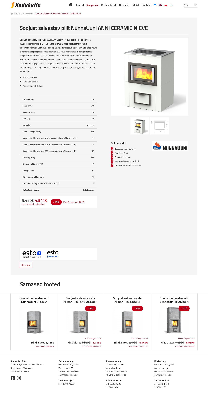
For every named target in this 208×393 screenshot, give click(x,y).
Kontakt (146, 5)
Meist (136, 5)
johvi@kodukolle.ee (162, 374)
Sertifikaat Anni (121, 152)
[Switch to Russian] (166, 5)
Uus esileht (70, 5)
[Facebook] (13, 378)
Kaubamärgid (108, 5)
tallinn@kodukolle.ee (67, 374)
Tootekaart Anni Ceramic (125, 148)
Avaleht (17, 13)
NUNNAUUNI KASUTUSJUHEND (128, 165)
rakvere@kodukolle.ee (116, 374)
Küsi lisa (26, 265)
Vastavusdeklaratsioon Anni (127, 161)
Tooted (80, 5)
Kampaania (92, 5)
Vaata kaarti (64, 368)
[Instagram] (19, 378)
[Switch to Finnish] (171, 5)
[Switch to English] (160, 5)
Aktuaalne (124, 5)
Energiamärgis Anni (123, 157)
